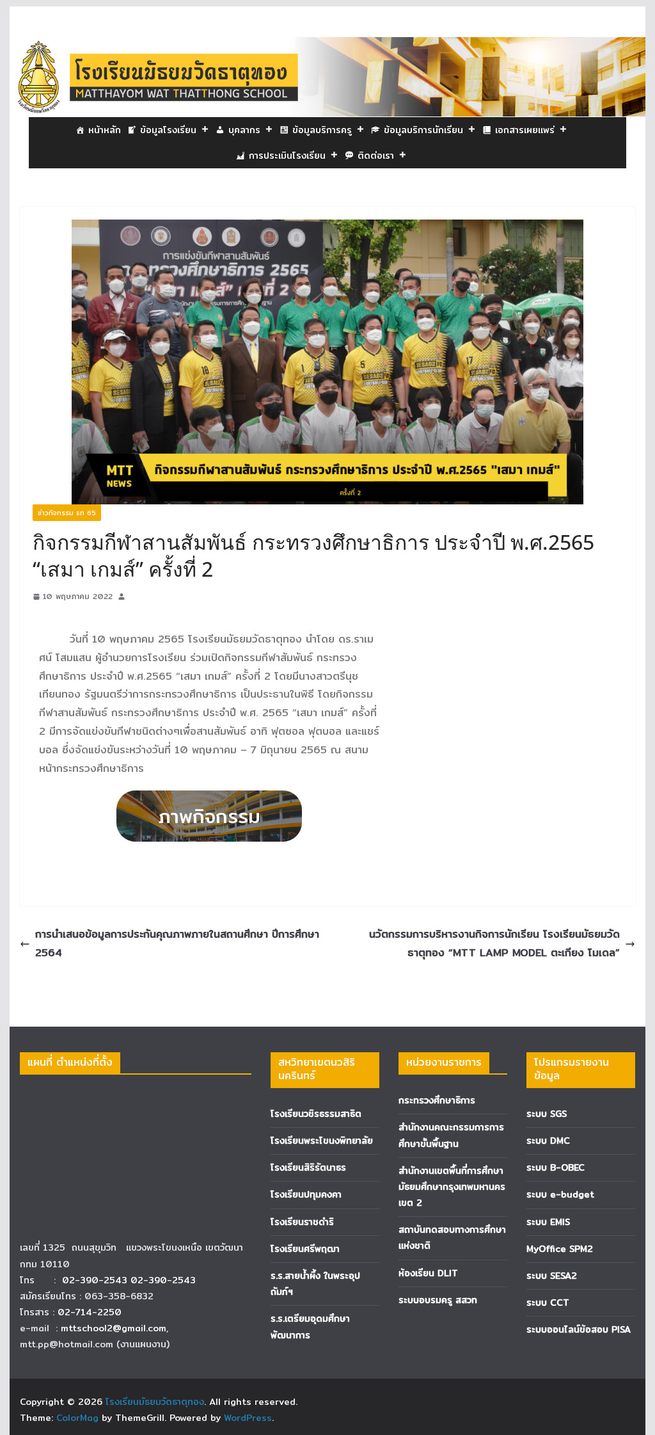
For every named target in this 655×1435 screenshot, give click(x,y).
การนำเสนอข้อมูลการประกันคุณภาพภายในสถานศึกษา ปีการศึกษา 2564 (177, 943)
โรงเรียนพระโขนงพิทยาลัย (322, 1141)
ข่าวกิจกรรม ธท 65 (67, 513)
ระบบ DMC (548, 1141)
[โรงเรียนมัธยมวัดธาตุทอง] (327, 46)
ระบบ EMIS (548, 1222)
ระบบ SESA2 (551, 1276)
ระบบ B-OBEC (555, 1167)
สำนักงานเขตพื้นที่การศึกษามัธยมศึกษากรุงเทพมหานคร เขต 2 (452, 1187)
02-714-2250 (90, 1312)
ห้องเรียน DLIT (428, 1273)
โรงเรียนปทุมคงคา (306, 1194)
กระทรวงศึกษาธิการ (437, 1100)
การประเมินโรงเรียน (287, 155)
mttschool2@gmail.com (113, 1328)
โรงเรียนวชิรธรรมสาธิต (316, 1114)
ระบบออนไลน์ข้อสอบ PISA (578, 1329)
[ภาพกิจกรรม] (209, 816)
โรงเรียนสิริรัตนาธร (308, 1167)
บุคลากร (244, 130)
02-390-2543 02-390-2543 (130, 1280)
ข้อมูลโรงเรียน (168, 130)
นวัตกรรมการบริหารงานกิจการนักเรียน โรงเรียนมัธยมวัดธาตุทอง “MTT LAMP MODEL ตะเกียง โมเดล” (494, 943)
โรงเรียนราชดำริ (302, 1222)
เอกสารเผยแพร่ (525, 130)
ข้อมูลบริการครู (322, 130)
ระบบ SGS (546, 1114)
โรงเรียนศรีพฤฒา (305, 1249)
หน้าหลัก (104, 130)
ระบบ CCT (547, 1302)
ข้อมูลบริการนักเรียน (423, 130)
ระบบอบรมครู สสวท (438, 1300)
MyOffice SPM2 (559, 1249)
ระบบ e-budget (560, 1194)
